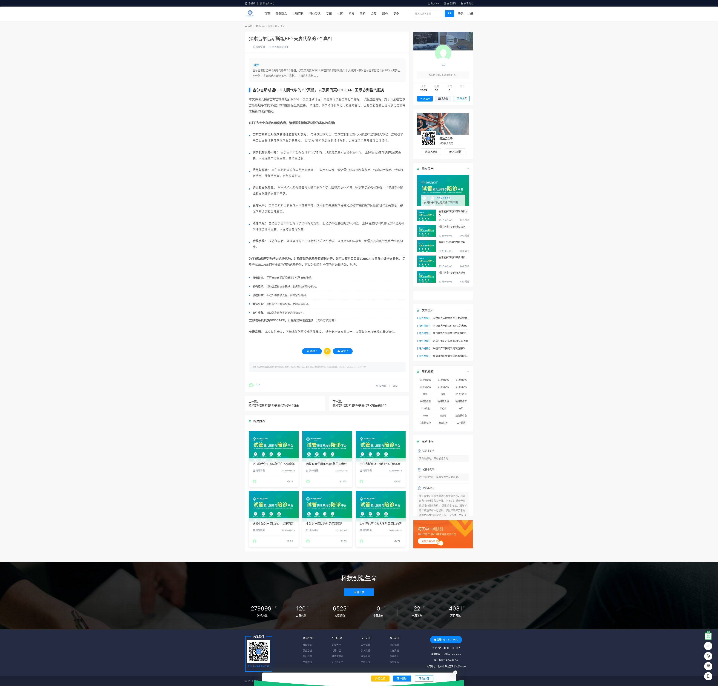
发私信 (444, 98)
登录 (461, 13)
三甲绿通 (461, 422)
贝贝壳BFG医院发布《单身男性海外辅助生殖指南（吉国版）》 (461, 388)
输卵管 (443, 415)
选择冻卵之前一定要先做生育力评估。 (439, 477)
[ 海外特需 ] (423, 317)
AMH (425, 415)
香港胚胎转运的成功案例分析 (453, 213)
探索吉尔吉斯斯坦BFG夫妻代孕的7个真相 (290, 38)
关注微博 (456, 151)
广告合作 (365, 662)
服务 (385, 13)
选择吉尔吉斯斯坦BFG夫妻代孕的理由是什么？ (360, 405)
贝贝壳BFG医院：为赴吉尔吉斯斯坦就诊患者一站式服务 (443, 381)
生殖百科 (298, 13)
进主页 (463, 98)
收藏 (313, 351)
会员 (374, 13)
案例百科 (260, 26)
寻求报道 (365, 656)
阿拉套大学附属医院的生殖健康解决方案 (451, 317)
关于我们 (468, 3)
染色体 (443, 408)
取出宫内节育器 (461, 395)
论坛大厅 (336, 644)
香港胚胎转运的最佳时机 (452, 257)
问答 (351, 13)
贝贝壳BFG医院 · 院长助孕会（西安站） (425, 381)
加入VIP (435, 3)
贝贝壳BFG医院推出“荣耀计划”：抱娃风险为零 (425, 388)
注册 (470, 13)
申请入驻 (359, 592)
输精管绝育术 (461, 402)
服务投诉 (394, 662)
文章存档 (307, 662)
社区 (340, 13)
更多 (396, 13)
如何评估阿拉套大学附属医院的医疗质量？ (451, 355)
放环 (425, 394)
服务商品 (281, 13)
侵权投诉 (394, 656)
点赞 (344, 351)
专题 (329, 13)
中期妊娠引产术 (425, 402)
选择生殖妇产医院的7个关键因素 (273, 523)
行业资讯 (314, 13)
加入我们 (365, 650)
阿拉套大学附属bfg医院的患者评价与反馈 (451, 325)
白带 (461, 408)
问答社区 (336, 650)
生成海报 (381, 385)
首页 (267, 13)
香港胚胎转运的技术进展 (452, 272)
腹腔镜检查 (461, 415)
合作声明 (394, 650)
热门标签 (307, 656)
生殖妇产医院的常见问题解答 (324, 523)
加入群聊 (432, 151)
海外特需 (272, 26)
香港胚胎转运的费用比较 (452, 241)
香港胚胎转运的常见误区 (452, 226)
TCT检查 (425, 408)
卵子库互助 (337, 662)
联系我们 (394, 644)
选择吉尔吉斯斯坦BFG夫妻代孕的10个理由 (274, 405)
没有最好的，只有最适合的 (433, 458)
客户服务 (402, 678)
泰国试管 (443, 422)
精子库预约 (337, 656)
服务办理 (424, 678)
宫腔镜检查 (425, 422)
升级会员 (380, 678)
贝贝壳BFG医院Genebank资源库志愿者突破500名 (443, 388)
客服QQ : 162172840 (447, 639)
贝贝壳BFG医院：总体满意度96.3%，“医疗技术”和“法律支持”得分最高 (461, 381)
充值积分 (451, 3)
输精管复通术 (443, 402)
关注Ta (426, 98)
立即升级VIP (428, 541)
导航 (362, 13)
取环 (443, 394)
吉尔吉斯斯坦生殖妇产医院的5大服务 (451, 333)
